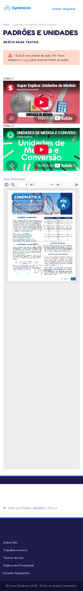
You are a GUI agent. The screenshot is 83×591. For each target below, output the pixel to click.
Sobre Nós (10, 543)
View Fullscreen (14, 179)
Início (6, 24)
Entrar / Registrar (64, 9)
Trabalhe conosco (15, 550)
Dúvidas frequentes (16, 573)
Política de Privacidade (18, 565)
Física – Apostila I (34, 508)
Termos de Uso (13, 558)
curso (25, 60)
